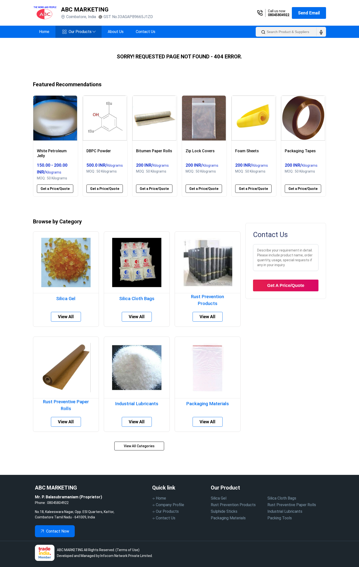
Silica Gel (218, 498)
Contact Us (145, 31)
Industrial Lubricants (284, 511)
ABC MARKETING (84, 9)
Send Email (309, 12)
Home (44, 31)
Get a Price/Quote (55, 189)
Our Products (82, 31)
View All (66, 316)
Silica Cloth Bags (281, 498)
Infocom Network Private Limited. (126, 556)
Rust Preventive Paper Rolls (291, 504)
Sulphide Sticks (224, 511)
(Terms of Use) (127, 550)
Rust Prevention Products (233, 504)
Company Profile (170, 504)
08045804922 (278, 15)
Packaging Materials (228, 518)
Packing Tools (279, 518)
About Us (116, 31)
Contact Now (57, 531)
